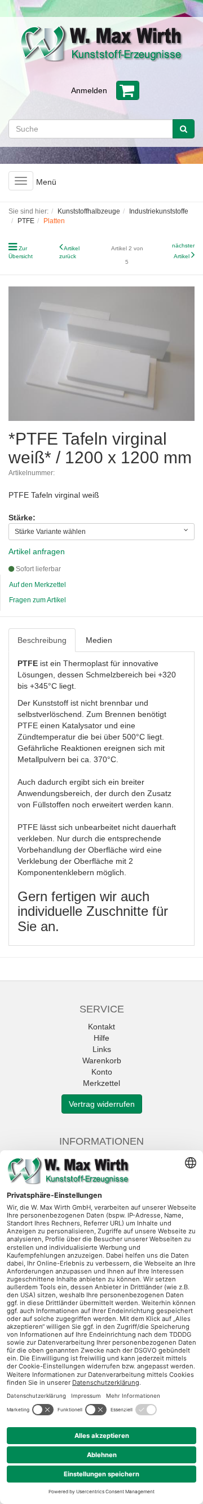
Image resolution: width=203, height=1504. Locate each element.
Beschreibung (42, 640)
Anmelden (89, 90)
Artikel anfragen (36, 551)
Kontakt (101, 1026)
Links (101, 1049)
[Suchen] (184, 128)
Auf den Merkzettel (37, 585)
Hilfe (101, 1037)
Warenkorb (101, 1060)
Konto (101, 1071)
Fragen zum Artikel (37, 600)
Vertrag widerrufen (102, 1104)
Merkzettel (101, 1083)
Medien (99, 640)
